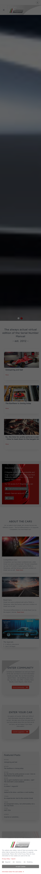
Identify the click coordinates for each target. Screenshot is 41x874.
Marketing (29, 862)
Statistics (18, 862)
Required (7, 862)
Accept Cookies (20, 866)
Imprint (13, 859)
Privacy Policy (6, 859)
